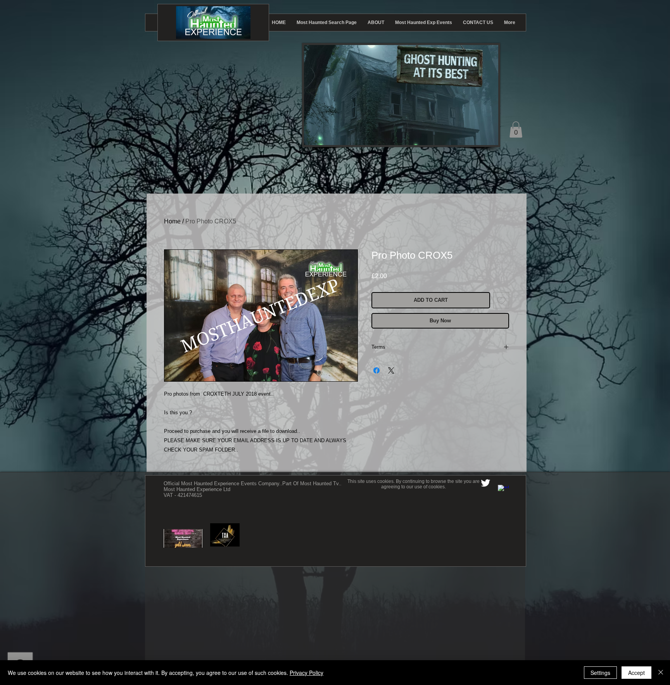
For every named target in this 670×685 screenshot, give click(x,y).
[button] (516, 129)
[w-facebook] (503, 490)
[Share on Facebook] (376, 370)
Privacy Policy (306, 672)
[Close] (660, 672)
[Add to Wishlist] (501, 300)
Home (172, 221)
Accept (636, 672)
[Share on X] (391, 370)
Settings (600, 672)
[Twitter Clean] (485, 482)
